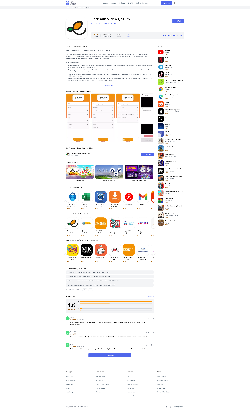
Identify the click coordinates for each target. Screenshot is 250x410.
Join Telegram (161, 388)
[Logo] (71, 3)
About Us (160, 384)
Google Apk (69, 376)
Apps (113, 3)
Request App (131, 392)
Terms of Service (162, 380)
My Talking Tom (101, 376)
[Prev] (69, 118)
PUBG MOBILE (100, 388)
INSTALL (178, 21)
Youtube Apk (70, 392)
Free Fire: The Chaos (102, 384)
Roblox (98, 392)
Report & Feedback (163, 392)
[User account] (182, 3)
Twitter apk (69, 384)
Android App (131, 380)
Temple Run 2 (100, 380)
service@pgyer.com (163, 396)
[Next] (150, 118)
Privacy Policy (161, 376)
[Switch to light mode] (178, 3)
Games (105, 3)
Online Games (142, 3)
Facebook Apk (70, 380)
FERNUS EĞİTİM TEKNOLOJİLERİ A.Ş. (103, 24)
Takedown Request (133, 396)
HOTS (130, 3)
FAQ (128, 376)
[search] (174, 3)
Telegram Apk (70, 388)
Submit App (167, 3)
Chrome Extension (132, 384)
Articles (122, 3)
